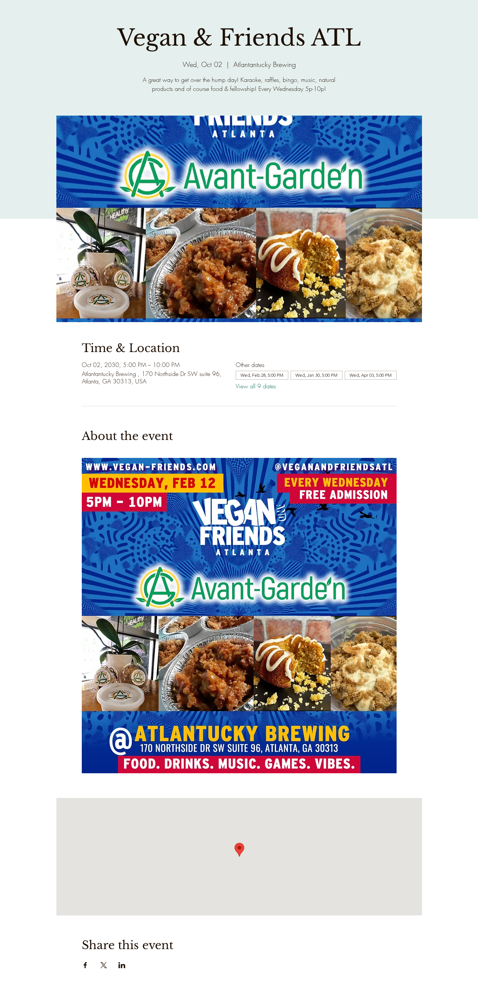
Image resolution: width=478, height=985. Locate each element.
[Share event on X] (103, 965)
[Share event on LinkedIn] (121, 965)
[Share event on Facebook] (85, 965)
